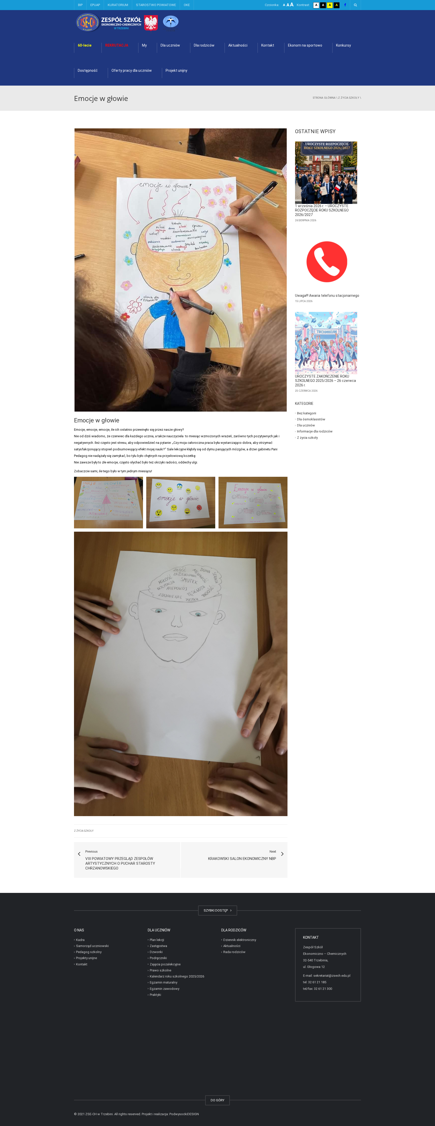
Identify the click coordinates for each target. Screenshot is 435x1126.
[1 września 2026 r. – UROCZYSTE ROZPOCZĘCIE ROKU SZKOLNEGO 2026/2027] (326, 172)
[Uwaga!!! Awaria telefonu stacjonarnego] (326, 262)
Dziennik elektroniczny (239, 940)
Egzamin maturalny (163, 982)
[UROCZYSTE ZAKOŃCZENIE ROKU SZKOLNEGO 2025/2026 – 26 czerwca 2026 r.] (326, 343)
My (144, 45)
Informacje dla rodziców (315, 431)
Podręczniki (158, 958)
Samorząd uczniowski (92, 946)
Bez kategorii (306, 413)
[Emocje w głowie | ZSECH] (140, 22)
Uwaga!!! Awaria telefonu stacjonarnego (327, 296)
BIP (80, 5)
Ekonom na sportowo (305, 45)
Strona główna (324, 97)
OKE (187, 5)
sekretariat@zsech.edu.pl (331, 975)
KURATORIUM (118, 5)
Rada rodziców (234, 952)
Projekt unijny (176, 70)
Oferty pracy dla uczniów (132, 70)
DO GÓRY (217, 1100)
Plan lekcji (157, 940)
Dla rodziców (204, 45)
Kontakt (267, 45)
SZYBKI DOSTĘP (216, 910)
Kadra (80, 940)
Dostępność (88, 70)
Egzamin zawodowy (164, 989)
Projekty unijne (86, 958)
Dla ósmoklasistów (311, 419)
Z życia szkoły (348, 97)
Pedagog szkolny (88, 952)
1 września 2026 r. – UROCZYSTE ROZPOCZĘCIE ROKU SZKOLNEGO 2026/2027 (322, 210)
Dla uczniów (170, 45)
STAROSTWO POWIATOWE (156, 5)
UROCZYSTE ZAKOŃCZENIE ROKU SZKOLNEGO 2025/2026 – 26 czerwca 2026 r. (325, 380)
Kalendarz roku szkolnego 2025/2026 (177, 976)
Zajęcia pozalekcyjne (165, 964)
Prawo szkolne (160, 970)
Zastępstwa (158, 946)
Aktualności (237, 45)
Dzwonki (156, 952)
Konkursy (343, 45)
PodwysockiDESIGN (184, 1114)
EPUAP (95, 5)
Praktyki (155, 995)
